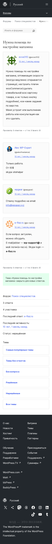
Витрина (32, 423)
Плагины (32, 433)
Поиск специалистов (25, 21)
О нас (6, 423)
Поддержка (9, 452)
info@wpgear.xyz (15, 205)
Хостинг (7, 433)
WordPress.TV (12, 463)
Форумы (7, 13)
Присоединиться (36, 447)
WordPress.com (13, 472)
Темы (30, 428)
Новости (8, 428)
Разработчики (10, 457)
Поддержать (36, 457)
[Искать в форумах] (33, 30)
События (32, 452)
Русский (14, 500)
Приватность (10, 438)
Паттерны (32, 438)
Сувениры (34, 463)
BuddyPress (11, 487)
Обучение (8, 447)
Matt (7, 477)
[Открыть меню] (47, 4)
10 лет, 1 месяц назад (29, 61)
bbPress (9, 482)
